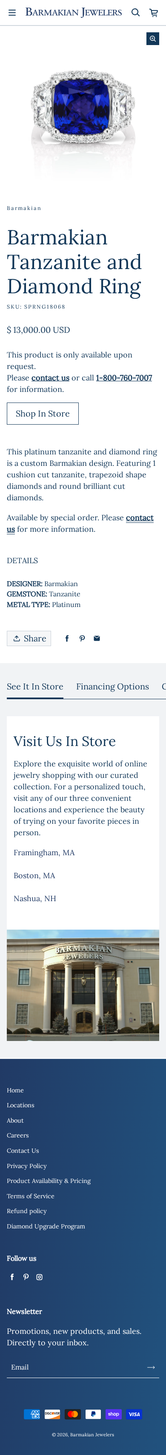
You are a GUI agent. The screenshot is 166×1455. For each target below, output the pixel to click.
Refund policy (27, 1211)
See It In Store (35, 686)
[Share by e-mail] (97, 638)
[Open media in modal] (152, 38)
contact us (50, 378)
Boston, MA (34, 875)
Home (15, 1090)
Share (35, 638)
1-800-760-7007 (124, 378)
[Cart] (154, 13)
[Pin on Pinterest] (82, 638)
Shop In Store (43, 413)
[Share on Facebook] (67, 638)
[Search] (135, 13)
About (15, 1120)
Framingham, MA (44, 852)
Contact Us (23, 1150)
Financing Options (112, 686)
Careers (18, 1135)
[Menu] (12, 13)
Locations (20, 1105)
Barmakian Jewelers (92, 1435)
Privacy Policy (27, 1166)
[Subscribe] (151, 1367)
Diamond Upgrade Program (46, 1226)
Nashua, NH (35, 898)
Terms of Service (30, 1196)
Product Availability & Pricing (49, 1181)
